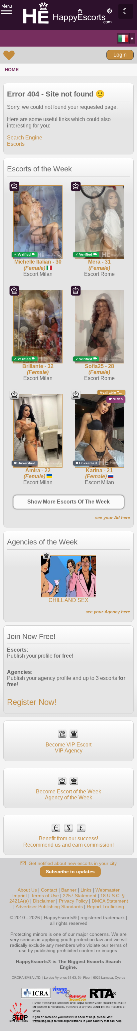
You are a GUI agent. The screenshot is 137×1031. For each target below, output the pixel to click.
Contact (49, 890)
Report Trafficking (105, 906)
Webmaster (107, 890)
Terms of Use (45, 895)
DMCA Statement (110, 901)
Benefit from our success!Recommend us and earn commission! (68, 841)
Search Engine (24, 137)
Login (120, 55)
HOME (12, 69)
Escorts (16, 144)
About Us (27, 890)
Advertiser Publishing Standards (49, 906)
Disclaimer (44, 901)
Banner (68, 890)
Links (85, 890)
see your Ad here (112, 517)
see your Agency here (107, 611)
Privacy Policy (73, 901)
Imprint (19, 895)
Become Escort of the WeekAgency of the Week (68, 794)
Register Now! (32, 702)
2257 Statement (79, 895)
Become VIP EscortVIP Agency (68, 747)
